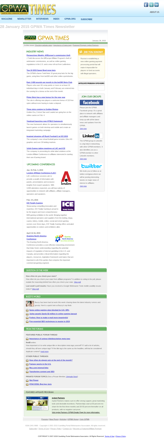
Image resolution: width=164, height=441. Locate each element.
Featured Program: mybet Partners (85, 45)
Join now (83, 129)
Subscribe (33, 429)
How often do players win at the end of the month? (51, 360)
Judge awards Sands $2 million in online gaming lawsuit (53, 314)
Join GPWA (84, 419)
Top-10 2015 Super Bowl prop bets (41, 70)
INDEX (56, 19)
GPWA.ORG (70, 19)
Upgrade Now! (71, 377)
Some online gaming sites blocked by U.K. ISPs (49, 310)
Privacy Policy (56, 429)
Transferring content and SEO (41, 372)
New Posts (53, 419)
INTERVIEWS (42, 19)
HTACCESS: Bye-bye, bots (40, 384)
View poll (77, 282)
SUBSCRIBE (86, 19)
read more (45, 351)
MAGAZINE (6, 19)
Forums (44, 419)
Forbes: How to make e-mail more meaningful (48, 318)
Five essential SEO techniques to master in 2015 (49, 321)
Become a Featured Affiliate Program (87, 429)
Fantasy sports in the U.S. (40, 364)
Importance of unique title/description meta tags (49, 339)
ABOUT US (154, 12)
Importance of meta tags (62, 45)
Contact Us (67, 429)
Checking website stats (43, 45)
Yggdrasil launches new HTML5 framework (45, 121)
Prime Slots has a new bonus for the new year (46, 97)
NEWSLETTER (24, 19)
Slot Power (33, 380)
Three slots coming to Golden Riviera (42, 109)
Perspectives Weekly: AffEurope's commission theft (48, 55)
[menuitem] (8, 19)
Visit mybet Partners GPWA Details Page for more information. (76, 412)
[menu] (82, 20)
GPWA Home (73, 419)
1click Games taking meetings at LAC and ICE (46, 148)
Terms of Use (43, 429)
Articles (63, 419)
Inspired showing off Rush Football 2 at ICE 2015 (47, 136)
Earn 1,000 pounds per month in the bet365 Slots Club (49, 82)
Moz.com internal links (38, 368)
